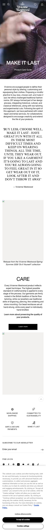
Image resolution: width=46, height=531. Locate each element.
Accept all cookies (23, 520)
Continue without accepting (23, 514)
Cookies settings (23, 526)
